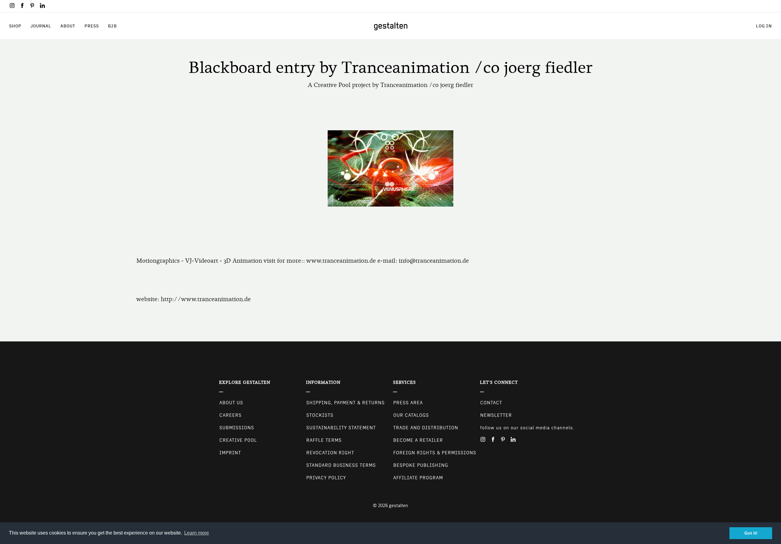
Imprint (230, 453)
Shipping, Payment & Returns (345, 402)
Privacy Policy (326, 478)
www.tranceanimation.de (341, 260)
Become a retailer (418, 440)
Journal (41, 26)
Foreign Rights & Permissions (434, 453)
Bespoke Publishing (420, 465)
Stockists (319, 415)
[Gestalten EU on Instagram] (12, 5)
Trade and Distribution (425, 428)
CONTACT (491, 402)
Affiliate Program (418, 478)
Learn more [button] (196, 532)
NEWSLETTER (496, 415)
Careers (230, 415)
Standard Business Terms (341, 465)
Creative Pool (238, 440)
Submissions (236, 428)
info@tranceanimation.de (434, 260)
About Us (231, 402)
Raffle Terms (324, 440)
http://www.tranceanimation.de (206, 299)
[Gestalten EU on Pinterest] (32, 5)
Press (92, 26)
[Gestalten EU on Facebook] (22, 5)
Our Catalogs (411, 415)
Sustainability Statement (341, 428)
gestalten (398, 505)
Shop (15, 26)
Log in (764, 26)
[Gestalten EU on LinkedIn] (42, 5)
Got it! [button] (751, 533)
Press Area (408, 402)
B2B (112, 26)
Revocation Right (330, 453)
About (67, 26)
